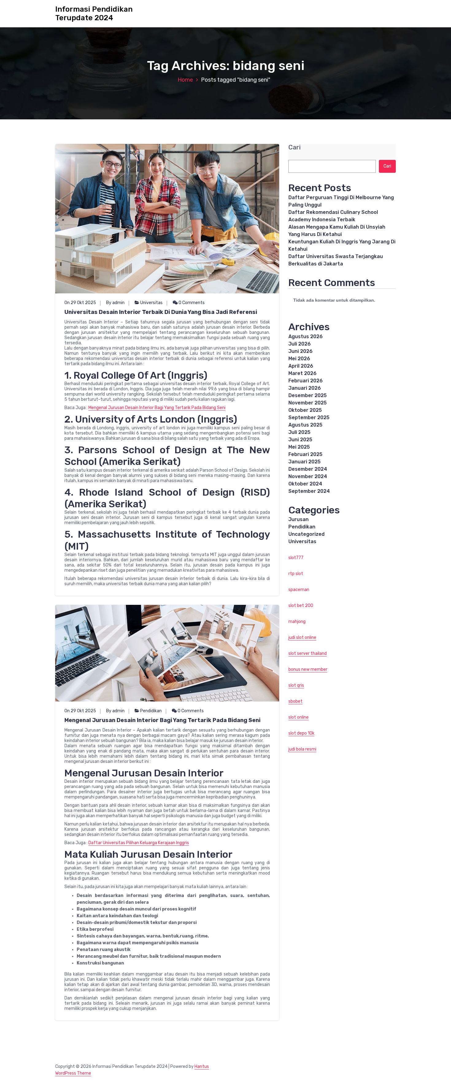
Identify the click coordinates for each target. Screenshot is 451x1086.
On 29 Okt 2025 (80, 302)
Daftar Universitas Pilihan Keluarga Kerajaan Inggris (138, 842)
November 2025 (307, 403)
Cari (294, 147)
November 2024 (307, 476)
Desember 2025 (307, 395)
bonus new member (307, 669)
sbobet (295, 701)
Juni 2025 (300, 440)
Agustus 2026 (305, 336)
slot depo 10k (301, 733)
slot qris (296, 685)
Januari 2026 (304, 388)
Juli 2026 (299, 344)
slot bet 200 (300, 605)
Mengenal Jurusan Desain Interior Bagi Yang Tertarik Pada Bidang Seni (157, 407)
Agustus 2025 (305, 425)
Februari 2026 (305, 381)
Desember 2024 (307, 469)
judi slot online (302, 637)
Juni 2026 (300, 351)
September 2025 (309, 417)
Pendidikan (151, 710)
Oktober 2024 (305, 484)
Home (185, 79)
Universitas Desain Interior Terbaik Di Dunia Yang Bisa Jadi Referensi (160, 312)
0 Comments (191, 302)
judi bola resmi (302, 749)
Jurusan (298, 519)
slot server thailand (307, 653)
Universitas (151, 302)
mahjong (297, 621)
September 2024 (309, 491)
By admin (115, 302)
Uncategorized (306, 534)
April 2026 (300, 366)
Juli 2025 (299, 432)
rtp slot (295, 573)
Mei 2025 (299, 447)
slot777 (295, 557)
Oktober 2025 (305, 410)
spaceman (298, 589)
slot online (298, 717)
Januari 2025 (304, 462)
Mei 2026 (299, 358)
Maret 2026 (302, 373)
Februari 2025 (305, 454)
